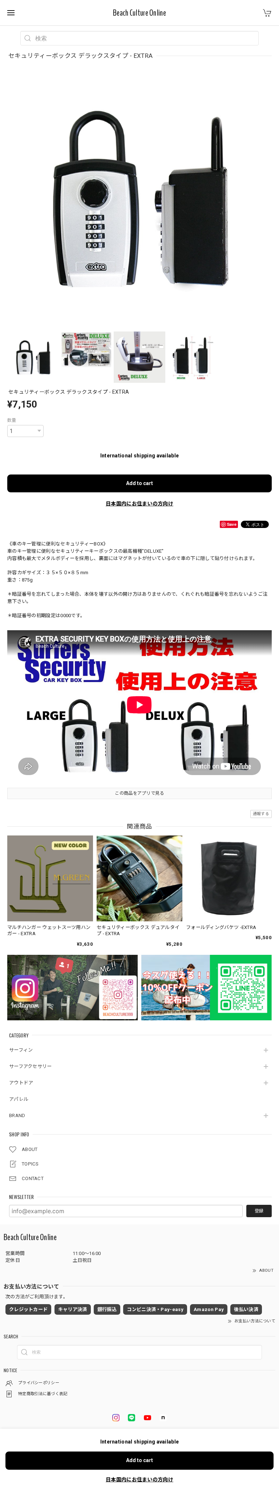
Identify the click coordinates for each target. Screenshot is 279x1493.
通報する (261, 813)
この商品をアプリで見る (139, 793)
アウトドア (21, 1082)
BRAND (17, 1115)
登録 (259, 1211)
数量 (11, 420)
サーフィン (21, 1050)
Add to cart (139, 483)
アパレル (18, 1099)
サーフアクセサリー (30, 1066)
